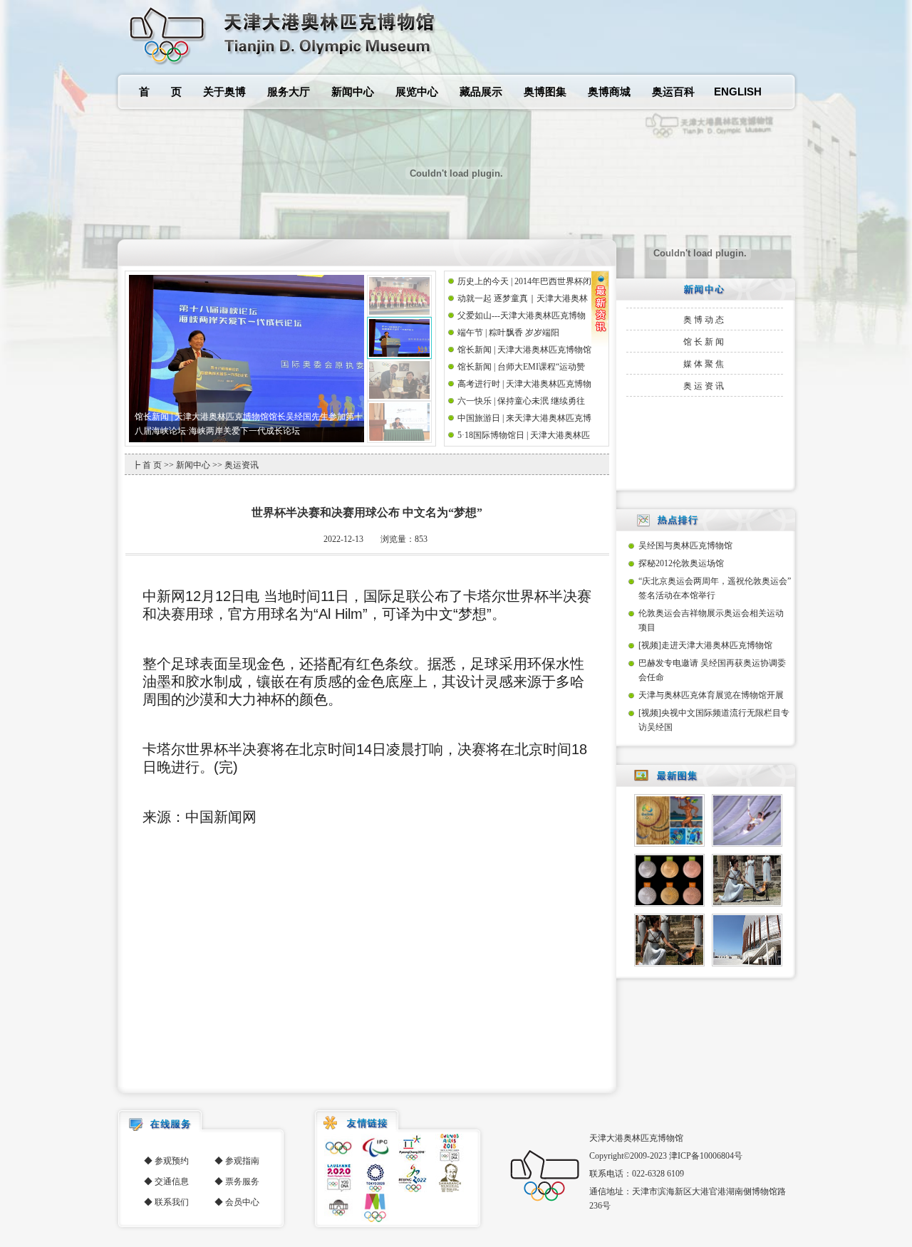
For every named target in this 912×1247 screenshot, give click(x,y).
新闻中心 (352, 91)
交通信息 (172, 1181)
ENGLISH (738, 91)
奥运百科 (673, 91)
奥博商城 (609, 91)
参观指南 (242, 1161)
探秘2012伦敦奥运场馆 (681, 563)
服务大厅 (288, 91)
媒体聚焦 (704, 364)
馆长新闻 (704, 342)
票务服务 (242, 1181)
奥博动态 (704, 320)
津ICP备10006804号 (705, 1156)
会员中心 (242, 1202)
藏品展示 (481, 91)
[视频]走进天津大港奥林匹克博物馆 (705, 645)
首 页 (160, 91)
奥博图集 (545, 91)
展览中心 (416, 91)
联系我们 (172, 1202)
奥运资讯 (704, 386)
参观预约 (172, 1161)
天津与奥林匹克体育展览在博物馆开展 (711, 695)
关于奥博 (224, 91)
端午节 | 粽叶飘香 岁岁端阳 (508, 333)
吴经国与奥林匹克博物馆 (685, 546)
